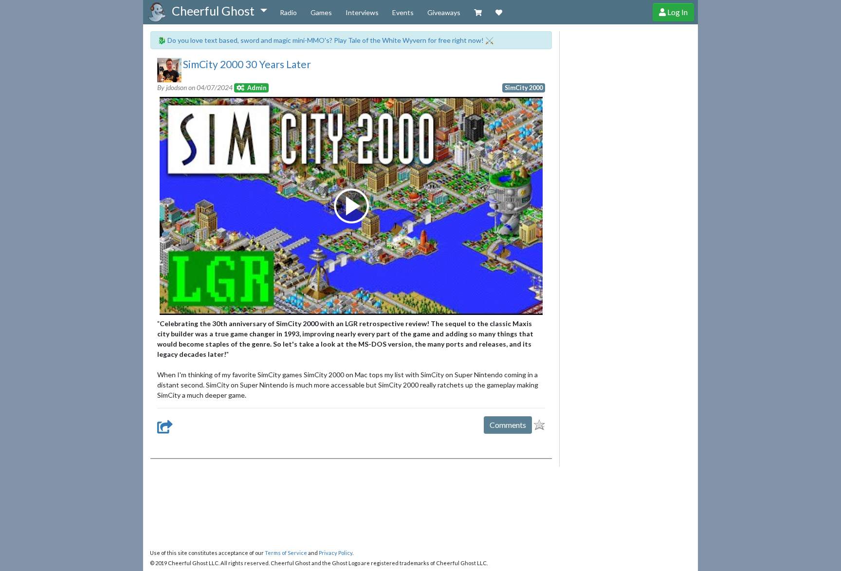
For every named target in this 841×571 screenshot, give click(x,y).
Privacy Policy (335, 553)
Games (321, 12)
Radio (288, 12)
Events (403, 12)
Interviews (362, 12)
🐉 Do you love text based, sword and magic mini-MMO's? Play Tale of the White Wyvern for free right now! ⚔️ (326, 40)
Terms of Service (286, 553)
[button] (219, 11)
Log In (677, 12)
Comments (508, 424)
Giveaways (443, 12)
